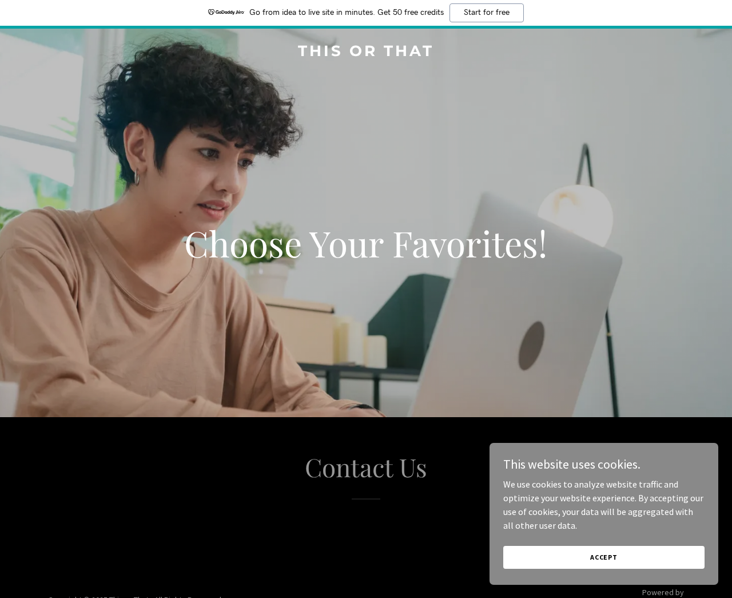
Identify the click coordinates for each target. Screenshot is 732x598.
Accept (604, 557)
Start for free (487, 13)
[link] (366, 52)
